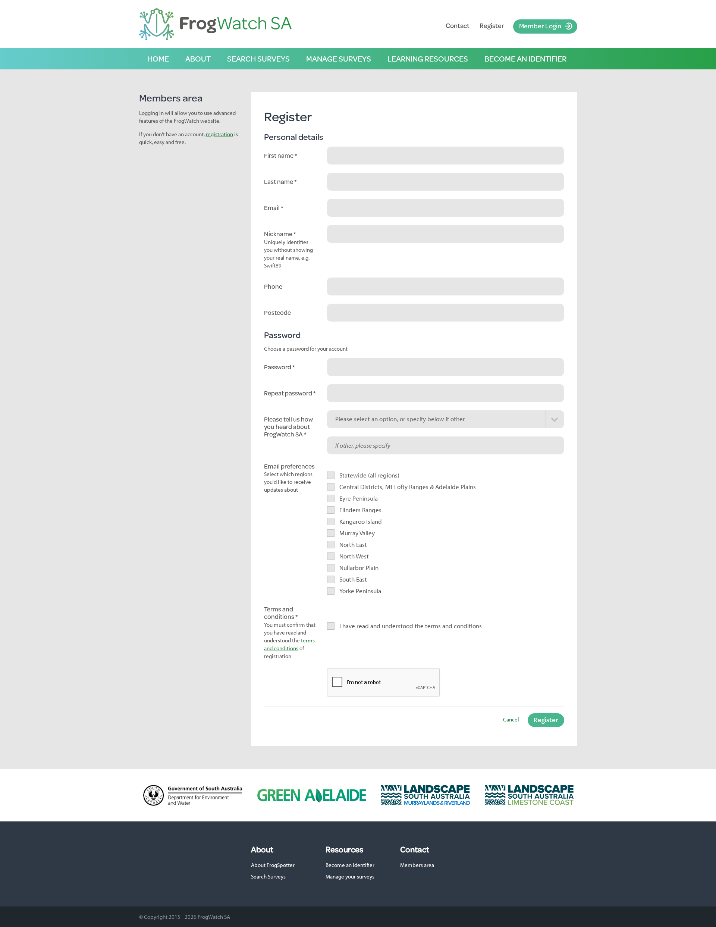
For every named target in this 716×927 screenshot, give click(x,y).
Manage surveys (338, 58)
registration (219, 134)
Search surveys (258, 58)
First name (279, 155)
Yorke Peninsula (360, 591)
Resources (344, 849)
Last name (279, 181)
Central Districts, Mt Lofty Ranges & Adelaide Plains (408, 487)
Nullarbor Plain (359, 567)
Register (492, 25)
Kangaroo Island (361, 521)
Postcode (277, 312)
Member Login (540, 26)
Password (278, 367)
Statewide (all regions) (369, 475)
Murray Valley (357, 533)
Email (272, 208)
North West (354, 556)
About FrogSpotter (273, 864)
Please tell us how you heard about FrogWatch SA (288, 427)
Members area (417, 864)
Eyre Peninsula (359, 498)
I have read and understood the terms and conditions (411, 626)
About (198, 58)
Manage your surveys (350, 876)
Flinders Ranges (360, 510)
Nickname (278, 234)
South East (353, 579)
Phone (273, 286)
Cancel (511, 719)
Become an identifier (525, 58)
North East (353, 544)
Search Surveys (268, 876)
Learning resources (427, 58)
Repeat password (288, 393)
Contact (458, 25)
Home (158, 58)
